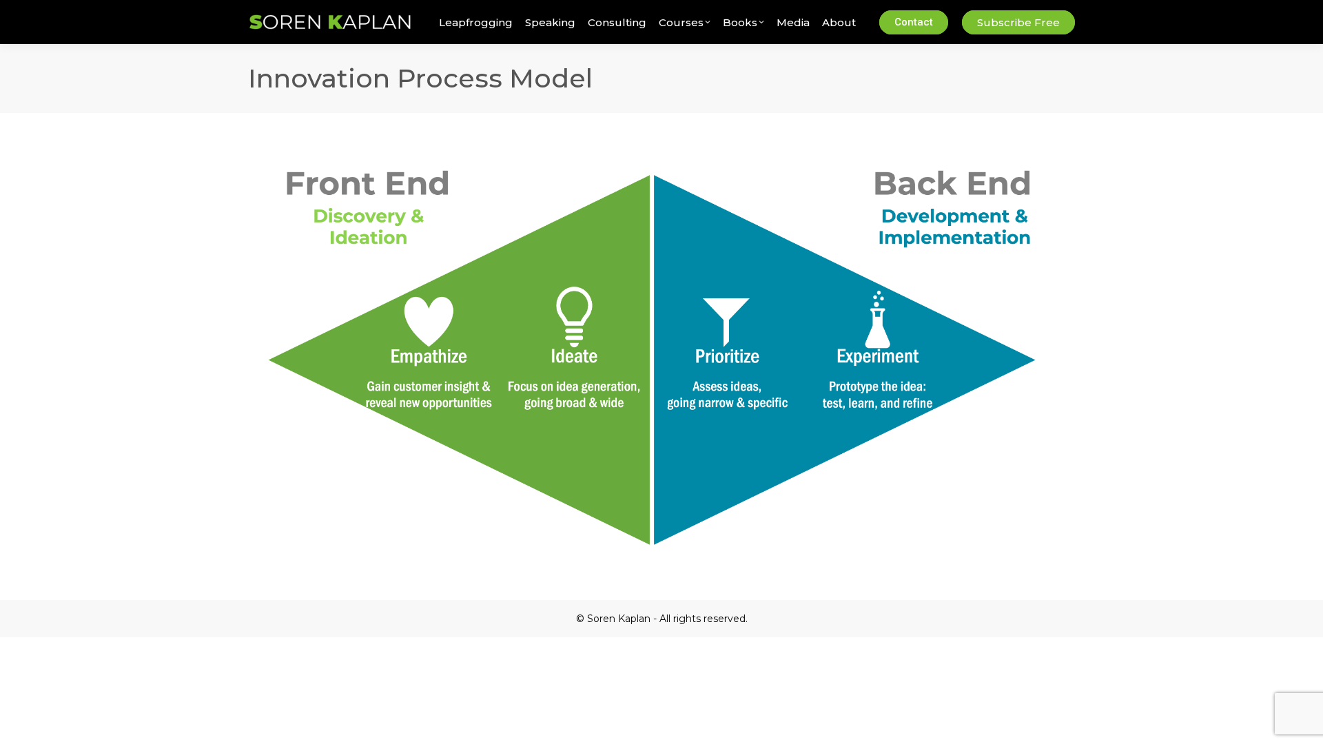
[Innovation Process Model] (661, 349)
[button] (205, 12)
